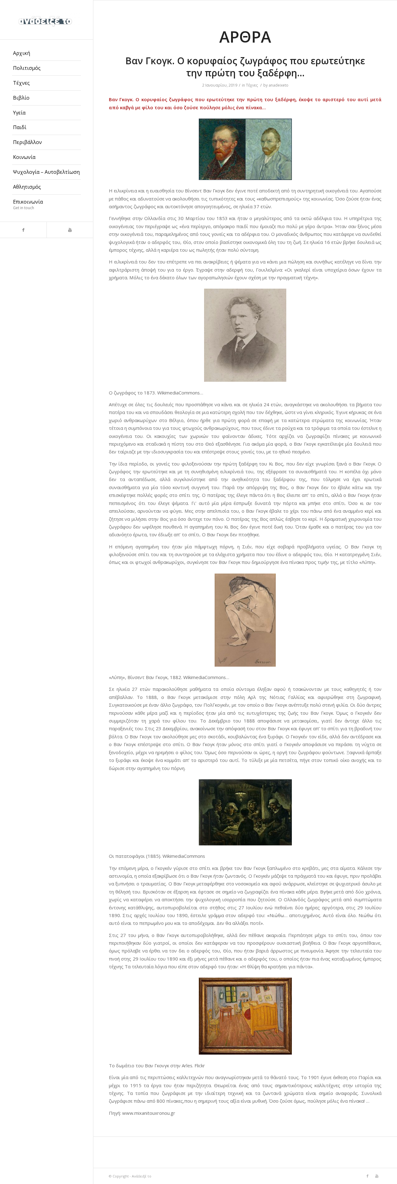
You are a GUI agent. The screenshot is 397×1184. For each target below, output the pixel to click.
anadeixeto (278, 85)
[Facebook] (23, 230)
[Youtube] (70, 230)
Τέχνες (252, 85)
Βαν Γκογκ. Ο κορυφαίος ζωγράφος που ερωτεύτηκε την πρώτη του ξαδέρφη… (245, 66)
